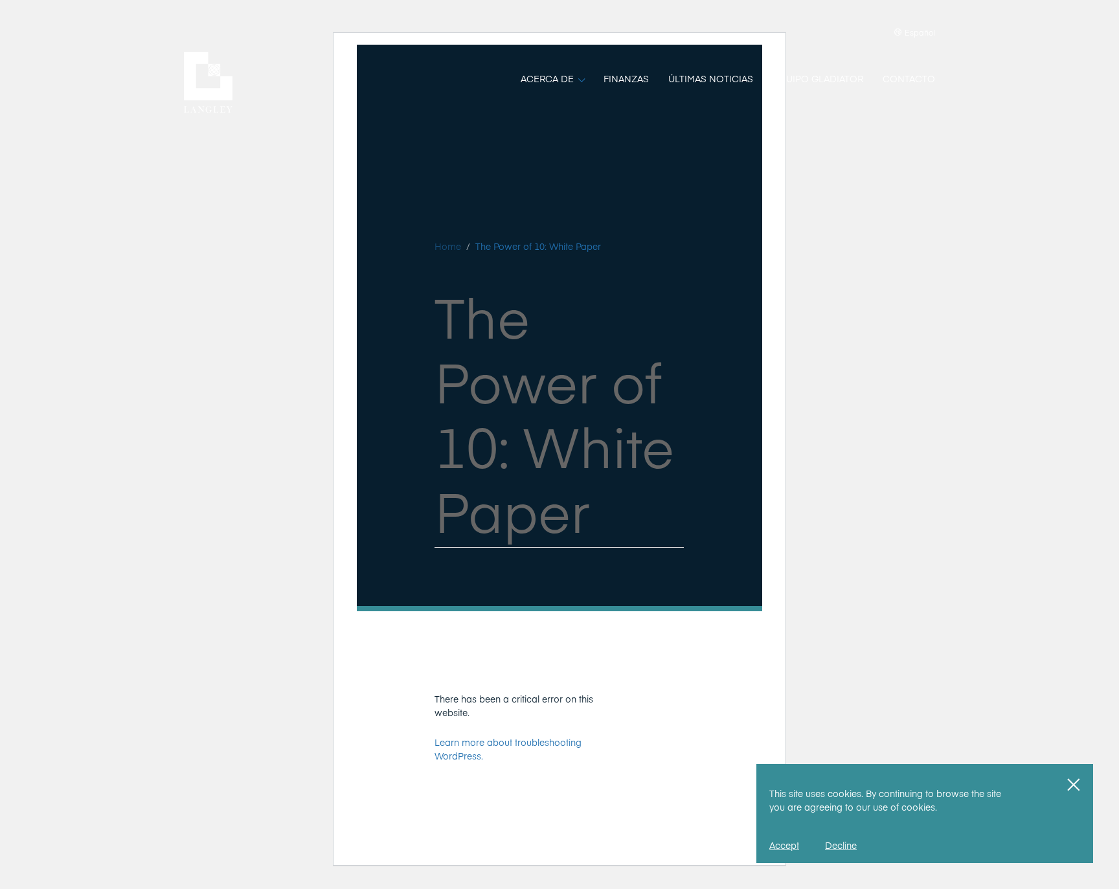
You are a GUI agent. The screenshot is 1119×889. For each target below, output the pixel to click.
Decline (841, 845)
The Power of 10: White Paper (538, 246)
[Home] (208, 82)
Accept (784, 845)
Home (448, 246)
